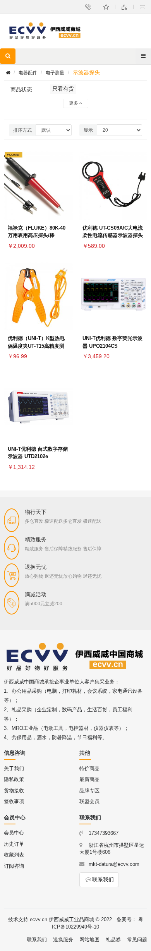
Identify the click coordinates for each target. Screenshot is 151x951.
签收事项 (14, 801)
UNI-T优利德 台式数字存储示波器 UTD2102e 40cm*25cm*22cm (38, 456)
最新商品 (89, 779)
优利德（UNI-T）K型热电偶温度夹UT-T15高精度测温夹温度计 (36, 346)
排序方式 (22, 130)
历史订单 (14, 844)
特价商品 (89, 768)
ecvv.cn (38, 919)
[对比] (65, 186)
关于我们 (14, 768)
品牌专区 (89, 790)
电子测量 (55, 73)
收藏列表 (14, 855)
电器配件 (28, 73)
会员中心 (14, 833)
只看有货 (63, 89)
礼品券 (113, 939)
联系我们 (103, 879)
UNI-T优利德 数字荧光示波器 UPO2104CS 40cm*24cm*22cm (112, 346)
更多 (74, 103)
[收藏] (65, 168)
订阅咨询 (14, 866)
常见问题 (137, 939)
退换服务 (63, 939)
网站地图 (89, 939)
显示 (88, 130)
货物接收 (14, 790)
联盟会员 (89, 801)
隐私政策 (14, 779)
